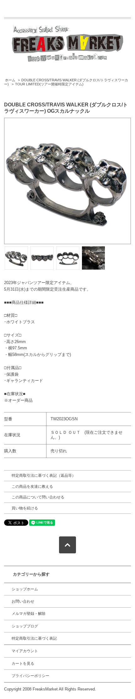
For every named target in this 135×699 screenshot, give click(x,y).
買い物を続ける (25, 508)
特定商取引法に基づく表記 (34, 638)
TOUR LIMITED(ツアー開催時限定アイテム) (49, 84)
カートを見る (23, 663)
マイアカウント (25, 651)
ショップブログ (25, 626)
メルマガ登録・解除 (29, 613)
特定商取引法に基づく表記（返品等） (44, 475)
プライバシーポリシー (30, 676)
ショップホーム (25, 589)
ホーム (10, 80)
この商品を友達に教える (32, 486)
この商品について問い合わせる (38, 497)
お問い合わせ (23, 601)
